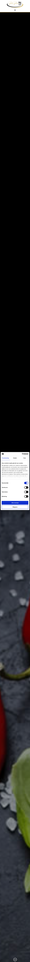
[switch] (26, 487)
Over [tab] (24, 458)
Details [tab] (15, 458)
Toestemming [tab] (5, 458)
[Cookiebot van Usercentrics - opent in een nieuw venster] (22, 454)
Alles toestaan (15, 502)
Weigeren (15, 507)
